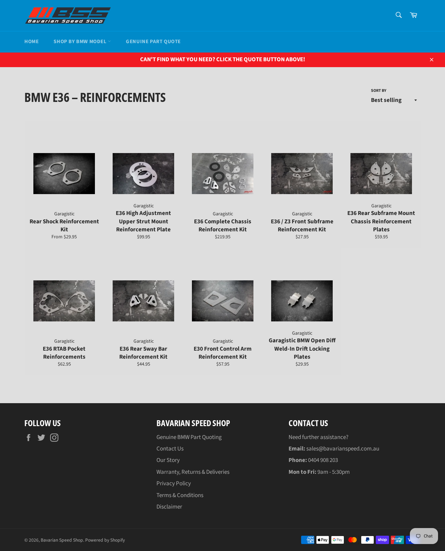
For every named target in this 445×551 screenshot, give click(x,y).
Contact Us (170, 449)
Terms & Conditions (179, 495)
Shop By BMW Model (81, 41)
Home (31, 41)
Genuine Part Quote (153, 41)
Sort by (378, 91)
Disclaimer (169, 507)
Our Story (168, 460)
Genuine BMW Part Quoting (189, 437)
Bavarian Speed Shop (62, 540)
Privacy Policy (173, 483)
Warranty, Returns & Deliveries (192, 472)
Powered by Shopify (105, 540)
